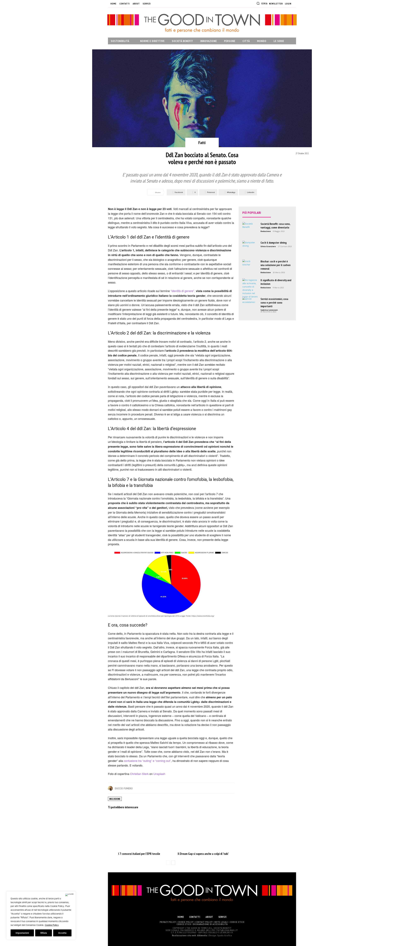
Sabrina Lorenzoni (269, 310)
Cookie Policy (52, 925)
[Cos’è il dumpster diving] (250, 249)
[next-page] (173, 863)
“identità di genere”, (183, 291)
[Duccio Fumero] (111, 788)
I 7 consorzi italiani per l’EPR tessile (139, 854)
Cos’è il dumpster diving (274, 242)
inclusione (114, 798)
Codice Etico (237, 922)
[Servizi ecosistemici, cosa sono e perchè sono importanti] (250, 305)
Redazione (266, 231)
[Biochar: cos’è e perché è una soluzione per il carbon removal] (250, 267)
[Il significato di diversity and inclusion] (250, 288)
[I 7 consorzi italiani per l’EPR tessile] (139, 831)
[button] (261, 3)
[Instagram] (161, 4)
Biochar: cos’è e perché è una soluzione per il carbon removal (276, 265)
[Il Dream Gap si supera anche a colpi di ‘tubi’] (203, 831)
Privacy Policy (168, 922)
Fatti (202, 142)
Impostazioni (22, 932)
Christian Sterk (139, 774)
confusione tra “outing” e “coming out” (147, 761)
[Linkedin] (166, 4)
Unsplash (159, 774)
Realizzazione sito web (184, 935)
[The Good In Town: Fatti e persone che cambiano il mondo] (202, 23)
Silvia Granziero (268, 246)
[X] (171, 4)
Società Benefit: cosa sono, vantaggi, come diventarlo (275, 225)
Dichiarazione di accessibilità (210, 924)
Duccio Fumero (124, 788)
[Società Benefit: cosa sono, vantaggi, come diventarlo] (250, 230)
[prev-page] (168, 863)
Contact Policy (204, 922)
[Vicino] (69, 895)
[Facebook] (155, 4)
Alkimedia (202, 935)
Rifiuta (43, 932)
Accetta (62, 932)
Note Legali (221, 922)
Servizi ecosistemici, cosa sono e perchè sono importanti (274, 302)
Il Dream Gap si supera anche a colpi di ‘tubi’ (203, 854)
